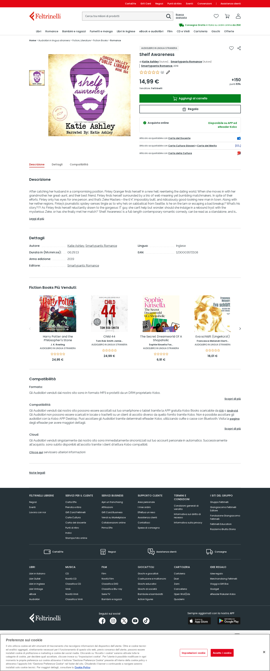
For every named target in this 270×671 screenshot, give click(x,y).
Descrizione (36, 164)
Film (104, 573)
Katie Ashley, (76, 245)
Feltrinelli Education (221, 524)
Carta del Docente (179, 138)
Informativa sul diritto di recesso (187, 516)
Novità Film (108, 578)
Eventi (189, 3)
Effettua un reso (146, 512)
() (162, 72)
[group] (188, 25)
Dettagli (57, 164)
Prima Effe (107, 527)
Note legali (37, 473)
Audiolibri (34, 599)
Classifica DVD (110, 583)
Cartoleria (179, 573)
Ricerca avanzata (181, 16)
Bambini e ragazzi (112, 599)
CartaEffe (130, 3)
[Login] (238, 16)
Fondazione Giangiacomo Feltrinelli (225, 517)
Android (232, 410)
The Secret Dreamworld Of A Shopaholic (161, 338)
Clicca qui (36, 452)
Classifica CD (73, 583)
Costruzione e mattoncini (152, 578)
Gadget (214, 589)
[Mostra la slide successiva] (240, 329)
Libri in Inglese (37, 583)
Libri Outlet (34, 578)
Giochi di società (147, 589)
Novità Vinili (71, 594)
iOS (221, 410)
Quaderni (179, 599)
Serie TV (106, 594)
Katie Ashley (150, 61)
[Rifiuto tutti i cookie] (264, 652)
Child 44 (109, 337)
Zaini (176, 583)
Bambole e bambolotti (150, 594)
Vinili (68, 589)
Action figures (145, 599)
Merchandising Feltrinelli (223, 578)
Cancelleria (180, 589)
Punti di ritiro (175, 3)
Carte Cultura (73, 517)
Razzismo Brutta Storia (223, 529)
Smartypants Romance (186, 61)
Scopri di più (232, 399)
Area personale (146, 502)
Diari (176, 578)
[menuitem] (39, 31)
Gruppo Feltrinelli (219, 502)
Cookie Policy (82, 667)
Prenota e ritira (73, 507)
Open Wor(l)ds (182, 594)
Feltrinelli (156, 88)
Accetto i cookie (222, 652)
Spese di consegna (149, 527)
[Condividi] (239, 48)
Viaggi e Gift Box (219, 583)
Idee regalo (216, 573)
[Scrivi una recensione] (168, 72)
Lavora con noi (37, 512)
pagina (235, 419)
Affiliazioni (107, 507)
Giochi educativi (147, 583)
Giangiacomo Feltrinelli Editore (223, 509)
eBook (32, 594)
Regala (192, 109)
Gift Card (146, 3)
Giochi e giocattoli (148, 573)
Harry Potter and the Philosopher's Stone (58, 338)
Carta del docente (75, 522)
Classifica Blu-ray (112, 589)
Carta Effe (70, 502)
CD (67, 573)
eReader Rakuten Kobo (222, 594)
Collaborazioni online (113, 522)
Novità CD (70, 578)
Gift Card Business (112, 512)
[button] (168, 16)
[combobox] (127, 16)
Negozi (159, 3)
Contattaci (144, 522)
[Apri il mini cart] (227, 16)
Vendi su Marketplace (114, 517)
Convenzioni (204, 3)
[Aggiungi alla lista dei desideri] (231, 48)
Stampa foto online (76, 538)
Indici (68, 532)
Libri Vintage (36, 589)
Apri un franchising (112, 502)
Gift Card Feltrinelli (75, 512)
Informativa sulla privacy (188, 522)
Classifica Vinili (74, 599)
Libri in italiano (37, 573)
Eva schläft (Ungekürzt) (212, 337)
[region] (135, 652)
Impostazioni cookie (193, 652)
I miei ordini (144, 507)
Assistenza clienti (231, 3)
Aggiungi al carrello (192, 98)
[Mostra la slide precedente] (29, 329)
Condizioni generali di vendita (186, 507)
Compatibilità (79, 164)
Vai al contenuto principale (44, 3)
